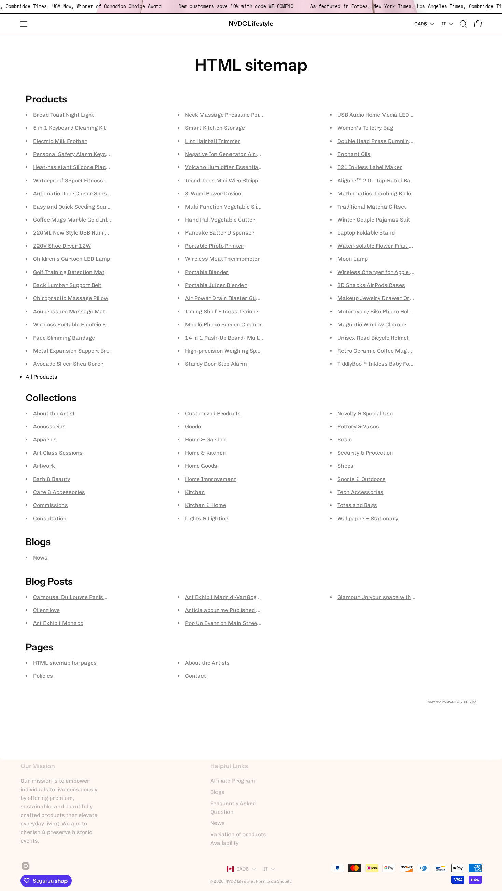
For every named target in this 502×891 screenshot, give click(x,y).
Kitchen (195, 492)
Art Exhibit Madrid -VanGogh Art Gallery (237, 597)
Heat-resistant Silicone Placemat (76, 167)
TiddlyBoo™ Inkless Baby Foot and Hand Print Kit (400, 363)
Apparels (45, 439)
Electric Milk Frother (60, 141)
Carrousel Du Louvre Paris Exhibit (77, 597)
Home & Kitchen (205, 453)
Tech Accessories (360, 492)
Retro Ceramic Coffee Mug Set (377, 351)
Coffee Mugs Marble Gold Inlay (73, 219)
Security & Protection (365, 453)
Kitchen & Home (205, 505)
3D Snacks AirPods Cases (371, 285)
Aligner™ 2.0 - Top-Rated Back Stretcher (390, 180)
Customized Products (213, 413)
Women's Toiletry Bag (365, 128)
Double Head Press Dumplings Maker (385, 141)
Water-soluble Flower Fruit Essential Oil (389, 246)
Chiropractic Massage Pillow (70, 298)
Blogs (217, 792)
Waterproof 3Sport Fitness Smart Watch (86, 180)
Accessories (49, 426)
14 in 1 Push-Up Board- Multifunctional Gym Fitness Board (261, 338)
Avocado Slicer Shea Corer (68, 363)
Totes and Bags (357, 505)
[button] (463, 24)
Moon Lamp (352, 259)
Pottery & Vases (358, 426)
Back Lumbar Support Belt (67, 285)
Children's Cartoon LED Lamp (71, 259)
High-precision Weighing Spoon (225, 351)
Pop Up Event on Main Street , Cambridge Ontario (249, 623)
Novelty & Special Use (365, 413)
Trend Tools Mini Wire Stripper (224, 180)
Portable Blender (207, 272)
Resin (344, 439)
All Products (41, 376)
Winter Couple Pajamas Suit (373, 219)
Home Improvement (210, 479)
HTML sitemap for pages (65, 663)
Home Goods (201, 466)
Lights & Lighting (206, 518)
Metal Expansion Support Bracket (77, 351)
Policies (43, 676)
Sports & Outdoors (361, 479)
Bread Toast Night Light (63, 115)
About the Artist (54, 413)
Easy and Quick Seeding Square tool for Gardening (98, 206)
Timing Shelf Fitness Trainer (221, 311)
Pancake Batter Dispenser (219, 232)
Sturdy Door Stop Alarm (216, 363)
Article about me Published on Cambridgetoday (246, 610)
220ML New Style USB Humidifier (75, 232)
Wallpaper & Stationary (367, 518)
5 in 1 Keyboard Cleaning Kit (69, 128)
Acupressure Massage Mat (69, 311)
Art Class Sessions (58, 453)
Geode (193, 426)
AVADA (452, 702)
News (40, 557)
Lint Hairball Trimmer (212, 141)
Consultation (50, 518)
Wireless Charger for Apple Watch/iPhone (392, 272)
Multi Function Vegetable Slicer (225, 206)
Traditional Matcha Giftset (371, 206)
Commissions (50, 505)
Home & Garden (205, 439)
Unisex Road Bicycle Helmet (373, 338)
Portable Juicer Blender (216, 285)
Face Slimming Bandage (64, 338)
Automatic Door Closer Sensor (73, 193)
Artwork (44, 466)
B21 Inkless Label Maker (369, 167)
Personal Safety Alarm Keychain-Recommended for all (104, 154)
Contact (195, 676)
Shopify (284, 881)
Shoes (345, 466)
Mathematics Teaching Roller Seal (382, 193)
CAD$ (420, 24)
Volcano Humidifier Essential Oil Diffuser (237, 167)
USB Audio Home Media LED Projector (386, 115)
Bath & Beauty (51, 479)
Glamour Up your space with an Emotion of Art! (398, 597)
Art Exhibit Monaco (58, 623)
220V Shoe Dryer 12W (62, 246)
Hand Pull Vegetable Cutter (220, 219)
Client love (46, 610)
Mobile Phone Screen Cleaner (223, 324)
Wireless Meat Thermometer (222, 259)
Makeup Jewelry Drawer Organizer (383, 298)
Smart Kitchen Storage (215, 128)
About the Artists (207, 663)
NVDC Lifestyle (251, 23)
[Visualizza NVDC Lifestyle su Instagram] (24, 866)
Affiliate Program (232, 781)
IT (443, 24)
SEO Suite (467, 702)
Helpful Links (229, 765)
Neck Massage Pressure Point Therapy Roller (244, 115)
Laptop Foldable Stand (366, 232)
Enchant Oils (354, 154)
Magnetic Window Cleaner (371, 324)
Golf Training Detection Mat (68, 272)
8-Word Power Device (213, 193)
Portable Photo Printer (214, 246)
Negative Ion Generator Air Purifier (231, 154)
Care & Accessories (59, 492)
